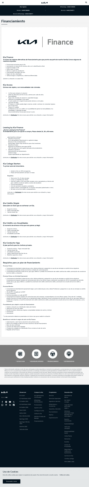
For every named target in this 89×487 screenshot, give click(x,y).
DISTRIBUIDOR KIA (69, 361)
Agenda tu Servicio (54, 401)
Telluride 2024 (23, 429)
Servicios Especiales (55, 398)
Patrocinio (67, 439)
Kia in (4, 397)
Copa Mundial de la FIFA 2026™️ (68, 406)
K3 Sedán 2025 (23, 401)
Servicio (51, 395)
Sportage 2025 (23, 419)
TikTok (14, 405)
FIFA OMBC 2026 (69, 461)
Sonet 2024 (22, 410)
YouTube (10, 402)
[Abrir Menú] (3, 2)
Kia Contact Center (2, 405)
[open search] (86, 2)
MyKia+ (51, 415)
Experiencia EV (53, 418)
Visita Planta (68, 436)
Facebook (2, 402)
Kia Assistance (53, 412)
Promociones (38, 405)
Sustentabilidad (69, 424)
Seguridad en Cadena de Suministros (68, 451)
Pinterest (6, 405)
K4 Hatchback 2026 (25, 404)
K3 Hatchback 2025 (25, 398)
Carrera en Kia (68, 456)
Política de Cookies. (65, 475)
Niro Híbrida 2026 (24, 416)
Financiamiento (38, 421)
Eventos (66, 442)
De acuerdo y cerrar (11, 481)
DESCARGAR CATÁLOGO (36, 361)
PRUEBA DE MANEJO (53, 361)
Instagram (6, 402)
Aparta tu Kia (38, 408)
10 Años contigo (69, 458)
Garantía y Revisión (55, 409)
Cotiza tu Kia (38, 413)
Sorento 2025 (23, 426)
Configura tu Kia (39, 410)
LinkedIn (10, 405)
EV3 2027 (22, 395)
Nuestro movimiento (67, 420)
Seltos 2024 (22, 413)
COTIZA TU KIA (21, 361)
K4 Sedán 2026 (23, 407)
